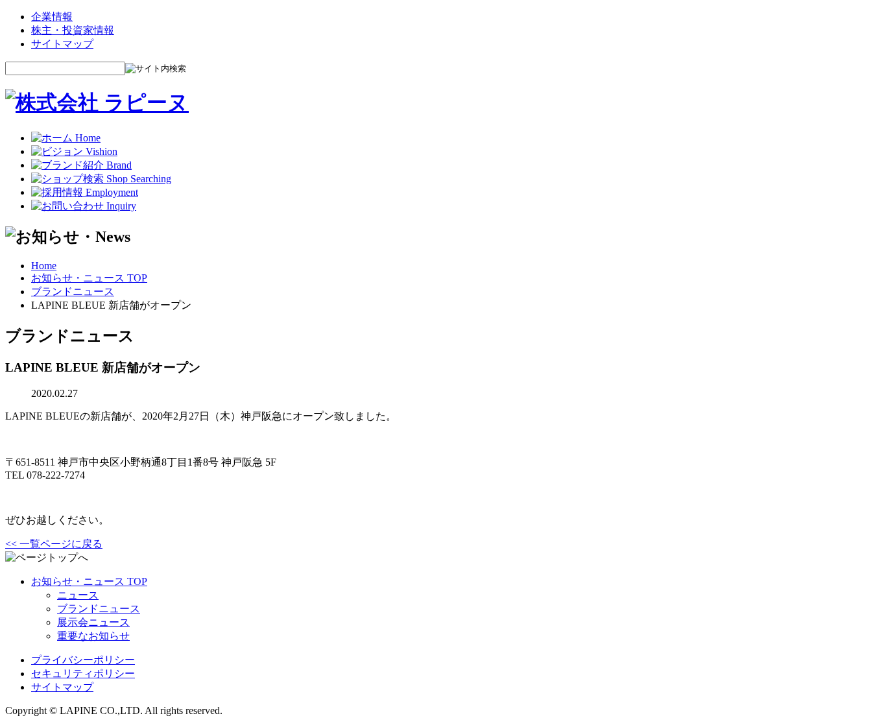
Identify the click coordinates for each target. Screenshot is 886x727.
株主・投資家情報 (72, 30)
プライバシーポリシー (83, 659)
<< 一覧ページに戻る (53, 543)
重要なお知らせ (93, 635)
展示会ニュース (93, 622)
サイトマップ (62, 43)
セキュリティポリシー (83, 673)
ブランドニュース (72, 291)
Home (43, 265)
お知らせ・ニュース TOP (89, 277)
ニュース (78, 595)
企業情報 (52, 16)
